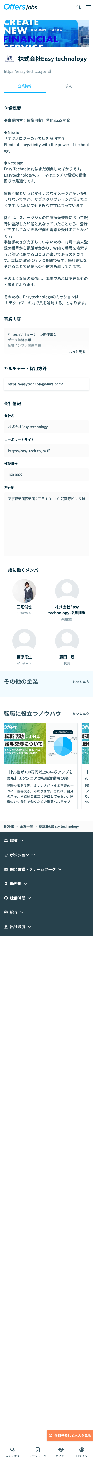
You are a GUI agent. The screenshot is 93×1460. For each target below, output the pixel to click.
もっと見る (77, 351)
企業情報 (24, 86)
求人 (68, 86)
